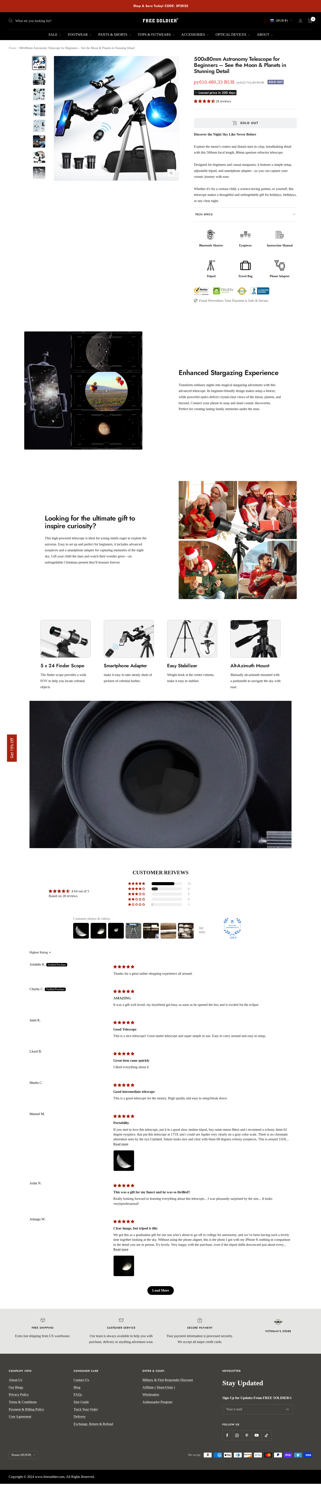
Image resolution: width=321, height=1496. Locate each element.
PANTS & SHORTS (113, 34)
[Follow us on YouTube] (257, 1435)
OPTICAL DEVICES (231, 34)
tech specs (204, 214)
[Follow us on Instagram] (237, 1435)
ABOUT (263, 34)
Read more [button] (120, 1144)
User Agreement (20, 1416)
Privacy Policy (19, 1394)
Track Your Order (86, 1409)
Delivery (80, 1416)
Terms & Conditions (23, 1402)
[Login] (300, 21)
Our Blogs (16, 1387)
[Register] (287, 1409)
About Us (15, 1380)
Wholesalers (150, 1394)
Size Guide (81, 1402)
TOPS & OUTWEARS (155, 34)
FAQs (78, 1394)
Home (12, 48)
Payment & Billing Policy (26, 1409)
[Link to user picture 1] (123, 1160)
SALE (53, 34)
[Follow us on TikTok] (266, 1435)
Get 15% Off (12, 748)
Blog (77, 1387)
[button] (205, 101)
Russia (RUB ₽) (21, 1455)
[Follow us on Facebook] (227, 1435)
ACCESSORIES (193, 34)
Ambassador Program (157, 1402)
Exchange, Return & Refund (93, 1424)
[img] (123, 967)
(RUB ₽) (282, 20)
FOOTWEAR (78, 34)
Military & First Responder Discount (167, 1380)
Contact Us (81, 1380)
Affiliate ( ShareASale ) (158, 1387)
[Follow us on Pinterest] (247, 1435)
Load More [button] (160, 1290)
